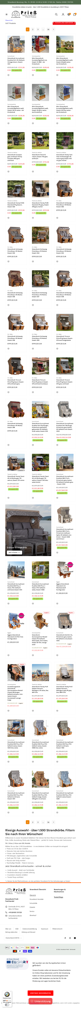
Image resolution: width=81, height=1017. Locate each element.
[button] (6, 14)
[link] (40, 7)
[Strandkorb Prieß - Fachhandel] (15, 893)
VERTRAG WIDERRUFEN (40, 993)
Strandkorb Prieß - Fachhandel (68, 949)
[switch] (7, 1005)
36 (48, 29)
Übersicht (9, 20)
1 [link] (27, 29)
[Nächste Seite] (53, 29)
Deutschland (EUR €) (12, 938)
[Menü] (10, 992)
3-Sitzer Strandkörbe (17, 547)
